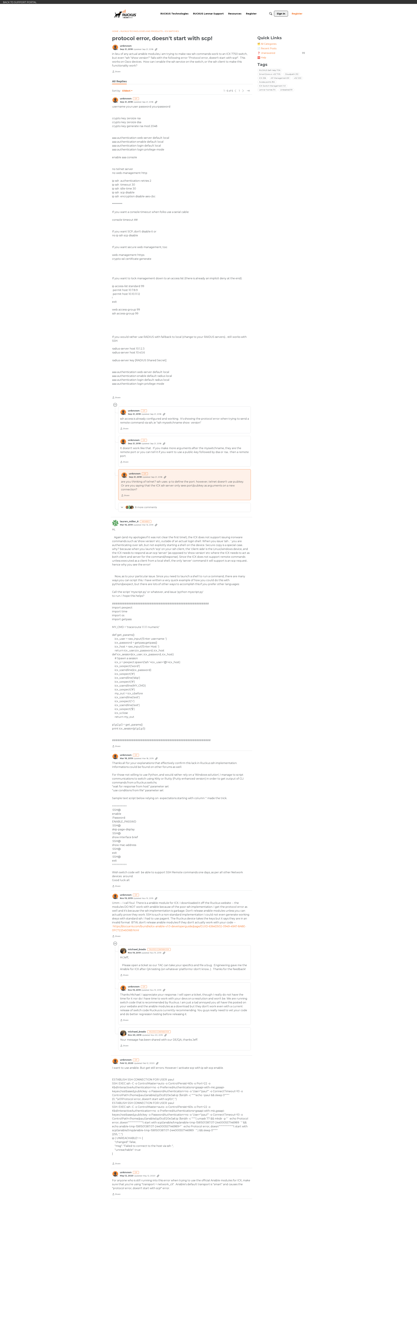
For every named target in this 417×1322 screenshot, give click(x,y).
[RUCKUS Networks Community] (125, 13)
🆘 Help (261, 57)
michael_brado (137, 949)
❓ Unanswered (281, 53)
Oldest (126, 91)
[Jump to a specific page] (248, 90)
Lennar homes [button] (267, 89)
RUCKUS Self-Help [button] (269, 70)
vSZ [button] (297, 78)
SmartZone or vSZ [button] (269, 74)
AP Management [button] (280, 78)
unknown (126, 46)
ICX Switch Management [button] (272, 86)
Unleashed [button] (286, 89)
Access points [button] (267, 82)
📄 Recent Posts (266, 48)
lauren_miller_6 (129, 521)
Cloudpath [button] (291, 74)
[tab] (119, 81)
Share (116, 72)
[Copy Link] (156, 49)
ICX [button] (262, 78)
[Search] (271, 14)
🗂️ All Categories (266, 43)
